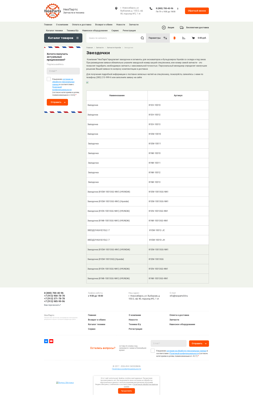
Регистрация (135, 329)
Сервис (92, 329)
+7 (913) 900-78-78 (54, 295)
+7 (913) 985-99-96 (54, 301)
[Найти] (142, 34)
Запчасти (133, 25)
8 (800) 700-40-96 (164, 8)
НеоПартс (70, 9)
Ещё (141, 25)
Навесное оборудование (182, 324)
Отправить (56, 98)
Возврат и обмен (103, 25)
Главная (48, 25)
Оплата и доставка (81, 25)
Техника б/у (135, 324)
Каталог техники (96, 324)
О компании (62, 25)
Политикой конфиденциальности (184, 353)
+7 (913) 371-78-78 (54, 298)
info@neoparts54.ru (179, 296)
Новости (120, 25)
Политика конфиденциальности (126, 369)
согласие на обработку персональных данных (63, 78)
